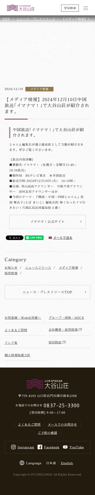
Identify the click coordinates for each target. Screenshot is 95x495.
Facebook (51, 447)
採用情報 (11, 273)
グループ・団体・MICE (66, 318)
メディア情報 (68, 268)
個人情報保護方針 (17, 355)
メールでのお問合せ (62, 424)
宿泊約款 (55, 342)
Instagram (26, 447)
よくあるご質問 (16, 330)
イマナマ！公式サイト (47, 221)
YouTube (76, 447)
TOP (6, 19)
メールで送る (62, 237)
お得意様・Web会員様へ (23, 318)
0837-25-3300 (61, 405)
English (67, 463)
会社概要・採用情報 (63, 330)
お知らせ (11, 268)
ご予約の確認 (47, 433)
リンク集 (11, 343)
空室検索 (70, 8)
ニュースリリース (38, 268)
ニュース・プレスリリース (35, 19)
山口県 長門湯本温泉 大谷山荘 (21, 8)
